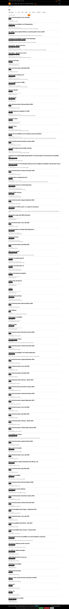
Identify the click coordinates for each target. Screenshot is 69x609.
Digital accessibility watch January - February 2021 (22, 530)
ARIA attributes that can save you (18, 557)
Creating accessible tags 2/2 (16, 258)
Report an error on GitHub (55, 606)
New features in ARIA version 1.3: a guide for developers (24, 207)
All (15, 12)
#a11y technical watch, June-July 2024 (19, 366)
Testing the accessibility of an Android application (22, 352)
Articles (35, 3)
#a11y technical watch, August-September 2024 (21, 359)
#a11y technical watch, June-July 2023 (19, 407)
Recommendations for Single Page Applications (21, 229)
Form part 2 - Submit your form (17, 45)
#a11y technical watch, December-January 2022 (21, 495)
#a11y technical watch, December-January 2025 (21, 332)
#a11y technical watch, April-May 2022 (19, 468)
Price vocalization (13, 90)
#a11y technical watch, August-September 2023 (21, 400)
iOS (23, 3)
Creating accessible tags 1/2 (16, 265)
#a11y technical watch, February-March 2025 (21, 303)
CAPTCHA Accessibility (15, 564)
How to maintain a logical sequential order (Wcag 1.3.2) (23, 461)
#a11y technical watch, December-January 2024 (21, 386)
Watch (19, 12)
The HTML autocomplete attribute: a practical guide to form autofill (26, 31)
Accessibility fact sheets (15, 434)
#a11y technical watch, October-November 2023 (21, 393)
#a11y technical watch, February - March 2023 (21, 420)
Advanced (33, 12)
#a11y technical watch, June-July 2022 (19, 455)
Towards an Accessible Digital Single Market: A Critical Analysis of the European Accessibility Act (34, 156)
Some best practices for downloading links (20, 185)
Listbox (10, 288)
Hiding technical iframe (15, 570)
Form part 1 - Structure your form (17, 53)
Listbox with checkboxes (15, 280)
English (57, 0)
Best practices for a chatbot (16, 598)
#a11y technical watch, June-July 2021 (19, 516)
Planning (15, 3)
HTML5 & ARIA (13, 324)
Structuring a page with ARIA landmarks (19, 215)
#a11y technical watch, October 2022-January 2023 (22, 427)
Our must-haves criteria (15, 339)
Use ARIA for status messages (17, 550)
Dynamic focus (13, 126)
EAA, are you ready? (14, 251)
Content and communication (29, 3)
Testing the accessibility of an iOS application (21, 24)
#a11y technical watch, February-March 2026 (21, 104)
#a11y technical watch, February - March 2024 (21, 380)
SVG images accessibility (15, 317)
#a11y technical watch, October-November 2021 (21, 502)
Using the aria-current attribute (17, 489)
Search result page (14, 60)
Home (13, 3)
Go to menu (10, 0)
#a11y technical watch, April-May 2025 (19, 244)
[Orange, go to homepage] (10, 4)
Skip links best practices (15, 296)
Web (18, 3)
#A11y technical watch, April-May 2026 (19, 68)
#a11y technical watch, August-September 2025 (21, 200)
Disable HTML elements (15, 192)
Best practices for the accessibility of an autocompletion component (27, 536)
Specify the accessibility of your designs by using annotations (25, 133)
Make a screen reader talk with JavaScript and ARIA (23, 577)
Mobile (22, 12)
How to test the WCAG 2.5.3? (16, 75)
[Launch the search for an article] (29, 15)
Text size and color (14, 237)
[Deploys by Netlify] (37, 606)
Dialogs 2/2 (12, 584)
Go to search (18, 0)
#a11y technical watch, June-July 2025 (19, 222)
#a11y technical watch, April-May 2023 (19, 414)
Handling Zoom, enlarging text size (18, 177)
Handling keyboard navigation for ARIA (19, 111)
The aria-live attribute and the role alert (19, 543)
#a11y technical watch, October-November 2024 (21, 345)
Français (59, 0)
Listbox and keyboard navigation (17, 273)
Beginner (26, 12)
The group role (12, 97)
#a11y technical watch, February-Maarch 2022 (21, 482)
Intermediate (39, 12)
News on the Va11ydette (15, 448)
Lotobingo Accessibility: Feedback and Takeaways (22, 38)
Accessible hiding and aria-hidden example (20, 148)
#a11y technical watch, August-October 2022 (21, 441)
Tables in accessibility (14, 475)
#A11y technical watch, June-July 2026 (19, 17)
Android (21, 3)
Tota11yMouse (12, 310)
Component (44, 12)
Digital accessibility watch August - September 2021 (23, 509)
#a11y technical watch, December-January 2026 (21, 141)
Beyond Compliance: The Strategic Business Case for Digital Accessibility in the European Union (34, 163)
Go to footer (22, 0)
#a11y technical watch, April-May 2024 (19, 373)
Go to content (14, 0)
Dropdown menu (13, 118)
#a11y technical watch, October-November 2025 (21, 170)
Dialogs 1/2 (12, 591)
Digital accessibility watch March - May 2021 (21, 523)
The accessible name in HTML (17, 82)
